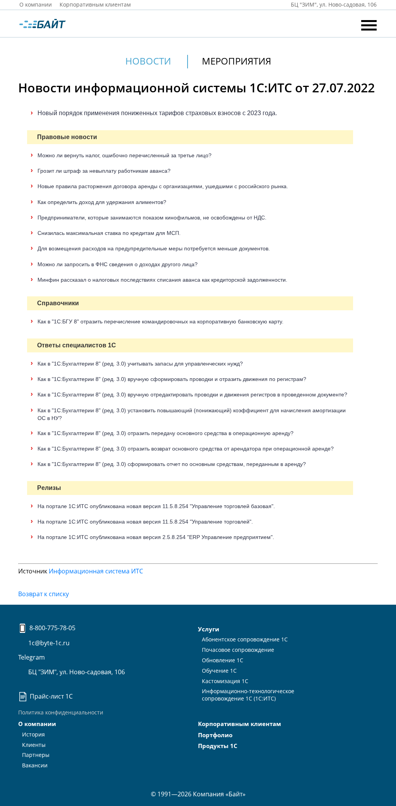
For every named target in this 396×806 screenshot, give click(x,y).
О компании (35, 4)
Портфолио (215, 735)
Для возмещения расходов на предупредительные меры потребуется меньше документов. (154, 248)
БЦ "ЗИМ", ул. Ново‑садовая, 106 (333, 4)
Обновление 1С (222, 660)
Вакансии (35, 765)
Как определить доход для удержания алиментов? (102, 202)
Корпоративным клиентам (95, 4)
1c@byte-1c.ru (48, 643)
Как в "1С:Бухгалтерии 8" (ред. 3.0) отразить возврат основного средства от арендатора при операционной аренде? (186, 449)
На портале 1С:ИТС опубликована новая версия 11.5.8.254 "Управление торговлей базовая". (156, 506)
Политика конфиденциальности (60, 712)
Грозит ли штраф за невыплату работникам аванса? (104, 171)
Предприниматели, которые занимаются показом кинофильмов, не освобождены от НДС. (152, 217)
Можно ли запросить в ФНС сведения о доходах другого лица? (118, 264)
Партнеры (36, 754)
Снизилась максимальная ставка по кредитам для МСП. (109, 233)
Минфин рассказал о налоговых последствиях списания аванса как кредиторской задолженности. (162, 280)
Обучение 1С (219, 670)
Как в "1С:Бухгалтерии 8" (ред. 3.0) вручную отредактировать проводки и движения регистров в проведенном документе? (192, 394)
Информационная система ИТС (96, 571)
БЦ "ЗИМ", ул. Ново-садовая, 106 (76, 672)
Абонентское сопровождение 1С (245, 639)
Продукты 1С (217, 746)
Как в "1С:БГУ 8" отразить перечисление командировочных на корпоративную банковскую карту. (160, 321)
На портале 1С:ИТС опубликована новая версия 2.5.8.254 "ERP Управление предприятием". (156, 537)
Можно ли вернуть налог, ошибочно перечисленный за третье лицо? (125, 155)
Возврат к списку (43, 594)
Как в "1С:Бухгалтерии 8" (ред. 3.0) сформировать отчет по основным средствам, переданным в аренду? (172, 464)
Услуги (208, 629)
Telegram (31, 657)
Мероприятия (236, 60)
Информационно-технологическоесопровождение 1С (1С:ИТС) (248, 694)
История (33, 734)
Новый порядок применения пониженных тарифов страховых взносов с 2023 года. (157, 113)
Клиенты (34, 744)
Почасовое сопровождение (238, 649)
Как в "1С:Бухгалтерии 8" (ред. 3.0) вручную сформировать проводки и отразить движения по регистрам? (172, 379)
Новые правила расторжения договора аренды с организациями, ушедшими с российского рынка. (163, 186)
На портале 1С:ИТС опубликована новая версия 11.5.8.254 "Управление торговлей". (145, 522)
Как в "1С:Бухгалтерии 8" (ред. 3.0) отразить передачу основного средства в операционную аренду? (166, 433)
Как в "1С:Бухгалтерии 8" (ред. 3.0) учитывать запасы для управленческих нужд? (140, 363)
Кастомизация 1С (225, 681)
